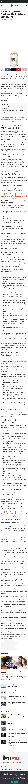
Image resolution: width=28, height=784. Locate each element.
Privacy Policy (12, 769)
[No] (26, 777)
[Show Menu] (1, 5)
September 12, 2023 (13, 19)
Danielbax (4, 19)
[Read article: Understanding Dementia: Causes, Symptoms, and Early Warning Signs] (3, 729)
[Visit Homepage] (14, 5)
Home (2, 9)
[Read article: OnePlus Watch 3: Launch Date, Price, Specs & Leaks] (3, 723)
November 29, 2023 (11, 738)
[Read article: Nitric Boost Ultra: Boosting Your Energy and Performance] (14, 662)
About (6, 769)
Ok (11, 782)
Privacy (16, 782)
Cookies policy (20, 769)
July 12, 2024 (10, 705)
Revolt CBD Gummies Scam (7, 646)
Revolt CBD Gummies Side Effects (9, 648)
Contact (2, 770)
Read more (5, 681)
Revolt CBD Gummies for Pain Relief (9, 643)
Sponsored (6, 9)
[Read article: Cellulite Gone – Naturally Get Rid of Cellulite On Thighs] (3, 698)
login (5, 709)
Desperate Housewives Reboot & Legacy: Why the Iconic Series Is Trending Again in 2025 (16, 716)
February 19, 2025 (9, 674)
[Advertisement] (14, 35)
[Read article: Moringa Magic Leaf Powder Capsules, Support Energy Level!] (3, 686)
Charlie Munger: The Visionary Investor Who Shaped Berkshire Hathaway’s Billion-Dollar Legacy (17, 735)
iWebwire (5, 762)
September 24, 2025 (11, 719)
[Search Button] (26, 5)
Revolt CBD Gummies (10, 172)
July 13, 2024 (10, 699)
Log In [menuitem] (2, 1)
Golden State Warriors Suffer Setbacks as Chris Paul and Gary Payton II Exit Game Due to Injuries (17, 742)
